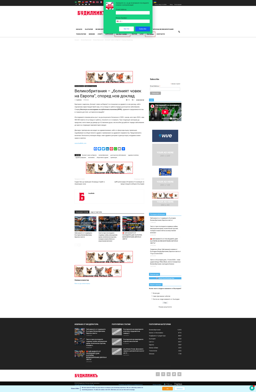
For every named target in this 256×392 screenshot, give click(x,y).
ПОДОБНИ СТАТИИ (82, 212)
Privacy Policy (75, 388)
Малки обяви (121, 34)
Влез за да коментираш (82, 283)
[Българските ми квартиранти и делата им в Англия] (117, 341)
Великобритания (102, 29)
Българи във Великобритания (161, 29)
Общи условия (157, 384)
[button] (179, 31)
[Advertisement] (128, 56)
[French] (101, 2)
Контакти (161, 34)
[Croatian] (86, 2)
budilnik (79, 100)
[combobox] (119, 21)
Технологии (81, 34)
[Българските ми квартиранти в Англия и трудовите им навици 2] (117, 331)
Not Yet (126, 29)
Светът (151, 342)
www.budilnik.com (80, 143)
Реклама (150, 34)
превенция (113, 157)
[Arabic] (76, 2)
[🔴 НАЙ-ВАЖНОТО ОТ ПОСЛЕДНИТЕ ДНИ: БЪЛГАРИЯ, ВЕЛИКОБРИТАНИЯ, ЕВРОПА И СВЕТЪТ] (133, 223)
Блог (142, 34)
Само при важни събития (161, 296)
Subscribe (142, 29)
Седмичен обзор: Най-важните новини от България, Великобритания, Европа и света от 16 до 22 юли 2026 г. (165, 251)
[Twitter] (86, 4)
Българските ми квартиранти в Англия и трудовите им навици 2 (133, 331)
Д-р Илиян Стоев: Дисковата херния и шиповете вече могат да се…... (133, 351)
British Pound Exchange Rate (166, 278)
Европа (151, 345)
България (89, 29)
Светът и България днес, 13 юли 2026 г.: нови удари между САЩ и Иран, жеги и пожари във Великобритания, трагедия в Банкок (165, 262)
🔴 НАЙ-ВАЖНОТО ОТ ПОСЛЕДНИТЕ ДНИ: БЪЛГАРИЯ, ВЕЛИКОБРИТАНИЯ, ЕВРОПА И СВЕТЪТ (164, 241)
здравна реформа (81, 157)
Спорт (100, 34)
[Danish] (94, 2)
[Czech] (90, 2)
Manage (180, 388)
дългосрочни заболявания (118, 155)
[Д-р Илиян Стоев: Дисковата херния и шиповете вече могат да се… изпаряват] (117, 351)
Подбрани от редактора (90, 86)
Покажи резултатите (165, 307)
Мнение (92, 34)
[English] (97, 2)
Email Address (155, 86)
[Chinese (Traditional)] (83, 2)
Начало (79, 29)
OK (167, 388)
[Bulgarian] (79, 2)
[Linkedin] (82, 4)
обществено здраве (102, 157)
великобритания (103, 155)
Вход (171, 4)
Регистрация (177, 4)
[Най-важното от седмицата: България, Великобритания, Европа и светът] (85, 223)
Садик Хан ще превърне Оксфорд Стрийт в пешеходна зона (90, 183)
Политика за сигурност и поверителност (131, 384)
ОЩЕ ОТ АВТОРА (96, 212)
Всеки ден (156, 293)
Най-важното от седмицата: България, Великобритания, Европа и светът (83, 235)
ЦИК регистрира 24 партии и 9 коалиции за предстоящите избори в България (129, 183)
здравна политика (133, 155)
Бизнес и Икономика (156, 333)
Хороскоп (109, 34)
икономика (91, 157)
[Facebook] (76, 4)
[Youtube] (89, 4)
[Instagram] (79, 4)
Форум (134, 34)
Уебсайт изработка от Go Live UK (84, 385)
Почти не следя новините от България (166, 299)
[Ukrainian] (155, 2)
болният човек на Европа (89, 155)
